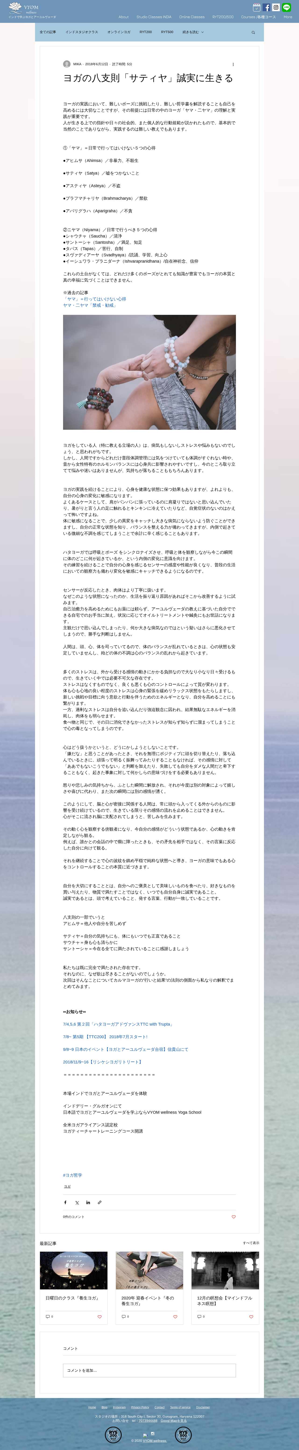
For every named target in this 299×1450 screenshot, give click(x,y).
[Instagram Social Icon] (276, 7)
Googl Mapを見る (174, 1421)
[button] (253, 32)
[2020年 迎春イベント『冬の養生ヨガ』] (149, 1270)
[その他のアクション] (233, 64)
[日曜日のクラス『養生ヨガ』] (73, 1270)
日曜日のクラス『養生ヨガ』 (73, 1298)
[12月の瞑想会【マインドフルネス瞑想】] (225, 1270)
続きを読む (191, 32)
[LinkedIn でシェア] (88, 1202)
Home (92, 1407)
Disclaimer (203, 1407)
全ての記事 (48, 32)
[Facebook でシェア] (65, 1202)
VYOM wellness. (155, 1441)
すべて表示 (251, 1243)
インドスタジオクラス (81, 32)
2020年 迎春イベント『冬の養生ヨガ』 (147, 1301)
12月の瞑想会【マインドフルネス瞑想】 (224, 1301)
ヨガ (67, 1186)
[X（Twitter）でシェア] (77, 1202)
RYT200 (146, 32)
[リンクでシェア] (99, 1202)
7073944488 (148, 1421)
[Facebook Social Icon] (266, 7)
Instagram (119, 1407)
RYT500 (167, 32)
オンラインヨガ (118, 32)
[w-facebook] (145, 1436)
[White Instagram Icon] (152, 1433)
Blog (104, 1407)
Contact (159, 1407)
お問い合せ (120, 1421)
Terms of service (180, 1407)
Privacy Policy (140, 1407)
